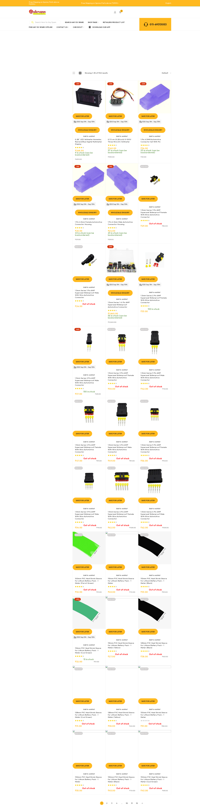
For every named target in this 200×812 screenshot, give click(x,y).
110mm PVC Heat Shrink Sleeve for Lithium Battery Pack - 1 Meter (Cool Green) (88, 650)
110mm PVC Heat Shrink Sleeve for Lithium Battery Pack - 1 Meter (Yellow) (121, 645)
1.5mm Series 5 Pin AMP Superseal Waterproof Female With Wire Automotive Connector (154, 448)
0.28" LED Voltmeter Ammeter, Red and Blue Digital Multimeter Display (88, 141)
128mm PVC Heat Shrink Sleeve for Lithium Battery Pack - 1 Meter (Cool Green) (88, 714)
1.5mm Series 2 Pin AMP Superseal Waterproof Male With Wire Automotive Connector (87, 381)
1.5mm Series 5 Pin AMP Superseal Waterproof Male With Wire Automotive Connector (87, 515)
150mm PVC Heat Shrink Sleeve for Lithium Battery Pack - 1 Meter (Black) (121, 779)
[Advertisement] (100, 48)
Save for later (82, 116)
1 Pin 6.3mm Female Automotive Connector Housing (88, 223)
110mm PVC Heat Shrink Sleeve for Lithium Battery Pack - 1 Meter (121, 580)
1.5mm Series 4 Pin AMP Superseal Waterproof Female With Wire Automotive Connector (88, 448)
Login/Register (115, 12)
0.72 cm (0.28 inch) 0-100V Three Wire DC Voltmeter (119, 140)
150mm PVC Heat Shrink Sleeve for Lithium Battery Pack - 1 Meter (88, 779)
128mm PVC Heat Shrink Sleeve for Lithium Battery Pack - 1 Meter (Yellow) (121, 714)
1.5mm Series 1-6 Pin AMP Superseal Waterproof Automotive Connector (119, 304)
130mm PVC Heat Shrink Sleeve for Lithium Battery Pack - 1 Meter (154, 714)
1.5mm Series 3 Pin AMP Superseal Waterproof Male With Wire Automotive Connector (152, 376)
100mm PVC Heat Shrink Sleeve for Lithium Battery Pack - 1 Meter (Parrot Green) (88, 580)
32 (137, 803)
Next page (142, 803)
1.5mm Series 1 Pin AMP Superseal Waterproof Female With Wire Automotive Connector (154, 213)
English (168, 3)
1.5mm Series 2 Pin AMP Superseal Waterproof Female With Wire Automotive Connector (154, 299)
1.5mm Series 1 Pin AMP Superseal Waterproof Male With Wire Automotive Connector (87, 293)
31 (132, 803)
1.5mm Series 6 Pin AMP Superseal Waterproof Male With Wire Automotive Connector (152, 515)
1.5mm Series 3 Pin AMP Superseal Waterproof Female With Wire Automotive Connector (121, 376)
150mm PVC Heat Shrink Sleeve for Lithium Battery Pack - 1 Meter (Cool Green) (154, 779)
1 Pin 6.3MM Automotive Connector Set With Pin (151, 140)
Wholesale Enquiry (87, 130)
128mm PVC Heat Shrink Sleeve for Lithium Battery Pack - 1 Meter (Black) (154, 645)
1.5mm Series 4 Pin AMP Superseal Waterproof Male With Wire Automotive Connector (120, 448)
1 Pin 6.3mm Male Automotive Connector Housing (120, 223)
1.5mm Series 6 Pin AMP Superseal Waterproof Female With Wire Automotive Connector (121, 515)
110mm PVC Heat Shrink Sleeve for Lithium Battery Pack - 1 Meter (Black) (154, 580)
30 (127, 803)
